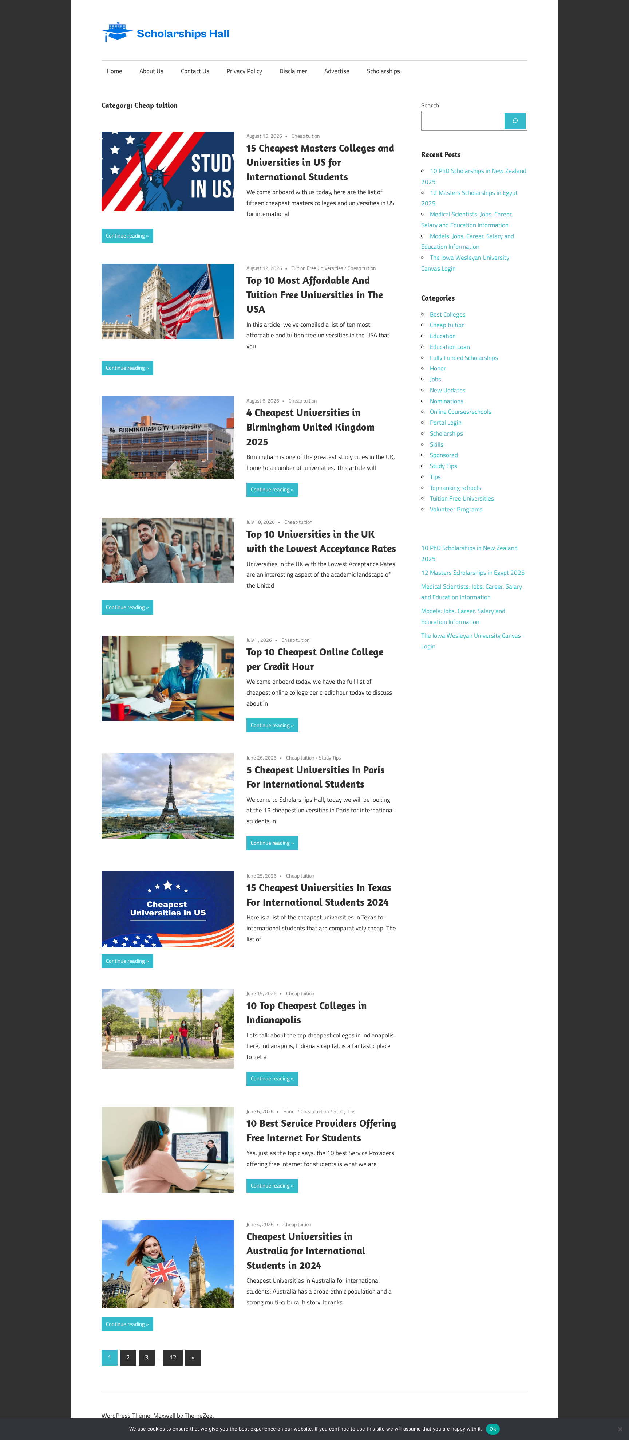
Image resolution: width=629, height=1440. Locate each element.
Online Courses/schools (460, 411)
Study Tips (330, 757)
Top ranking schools (455, 488)
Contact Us (195, 71)
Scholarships (383, 71)
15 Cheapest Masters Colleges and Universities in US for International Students (320, 162)
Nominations (446, 401)
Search (430, 105)
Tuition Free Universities (317, 268)
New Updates (448, 390)
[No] (620, 1429)
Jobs (435, 379)
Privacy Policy (244, 71)
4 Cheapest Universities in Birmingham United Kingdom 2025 (310, 427)
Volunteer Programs (456, 509)
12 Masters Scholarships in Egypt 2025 (473, 572)
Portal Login (446, 422)
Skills (436, 444)
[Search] (515, 121)
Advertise (336, 71)
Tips (435, 477)
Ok (493, 1429)
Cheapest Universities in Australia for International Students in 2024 (305, 1251)
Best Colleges (448, 314)
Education (443, 336)
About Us (151, 71)
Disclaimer (293, 71)
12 (173, 1357)
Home (114, 71)
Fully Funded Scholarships (464, 357)
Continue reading (125, 235)
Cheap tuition (306, 136)
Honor (289, 1111)
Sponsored (444, 455)
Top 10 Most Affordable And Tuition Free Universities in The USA (314, 294)
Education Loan (450, 347)
